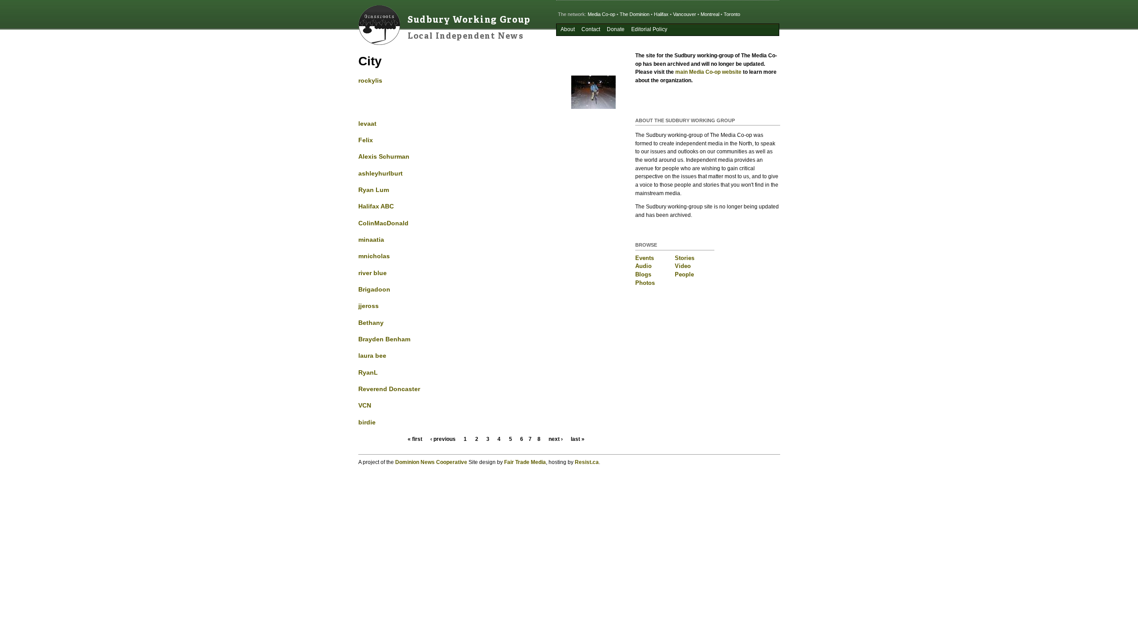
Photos (645, 283)
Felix (365, 140)
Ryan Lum (373, 189)
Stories (684, 258)
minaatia (371, 239)
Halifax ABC (376, 206)
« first (415, 439)
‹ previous (443, 439)
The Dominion (634, 14)
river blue (372, 272)
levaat (367, 123)
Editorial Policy (649, 29)
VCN (364, 405)
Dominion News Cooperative (431, 462)
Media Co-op (601, 14)
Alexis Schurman (383, 156)
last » (578, 439)
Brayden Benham (384, 339)
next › (556, 439)
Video (683, 266)
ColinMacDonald (383, 223)
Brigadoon (374, 289)
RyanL (368, 372)
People (684, 274)
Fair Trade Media (525, 462)
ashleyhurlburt (380, 173)
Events (644, 258)
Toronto (732, 14)
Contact (590, 29)
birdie (367, 422)
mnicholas (374, 256)
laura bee (372, 355)
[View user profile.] (593, 106)
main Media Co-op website (708, 72)
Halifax (661, 14)
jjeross (368, 305)
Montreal (710, 14)
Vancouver (684, 14)
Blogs (643, 274)
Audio (643, 266)
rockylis (370, 80)
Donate (616, 29)
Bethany (371, 322)
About (568, 29)
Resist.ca (587, 462)
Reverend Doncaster (389, 388)
